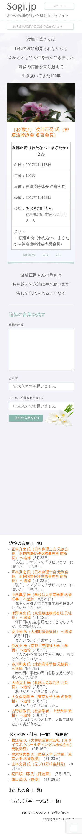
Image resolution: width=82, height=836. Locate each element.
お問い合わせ (60, 812)
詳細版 (61, 734)
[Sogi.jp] (21, 10)
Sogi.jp (45, 255)
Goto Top (74, 828)
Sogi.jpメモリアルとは (35, 812)
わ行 (58, 255)
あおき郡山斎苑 (39, 208)
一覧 (37, 543)
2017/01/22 (29, 255)
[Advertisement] (41, 490)
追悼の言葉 (16, 325)
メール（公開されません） (26, 398)
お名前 (13, 378)
